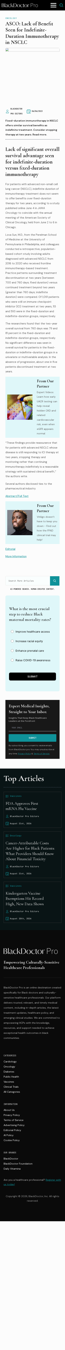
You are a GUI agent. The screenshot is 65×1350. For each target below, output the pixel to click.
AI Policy (9, 1135)
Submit (32, 676)
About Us (9, 1110)
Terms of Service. (42, 753)
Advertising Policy (14, 1125)
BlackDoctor (11, 1158)
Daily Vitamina (12, 1168)
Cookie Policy (12, 1140)
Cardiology (10, 1061)
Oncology (11, 18)
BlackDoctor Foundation (18, 1163)
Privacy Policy (24, 753)
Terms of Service (13, 1120)
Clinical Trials (11, 1086)
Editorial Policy (12, 1130)
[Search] (54, 581)
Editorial (10, 549)
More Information (16, 556)
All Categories (12, 1092)
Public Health (11, 1076)
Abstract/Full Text (17, 496)
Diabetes (9, 1071)
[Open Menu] (53, 5)
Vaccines (9, 1081)
